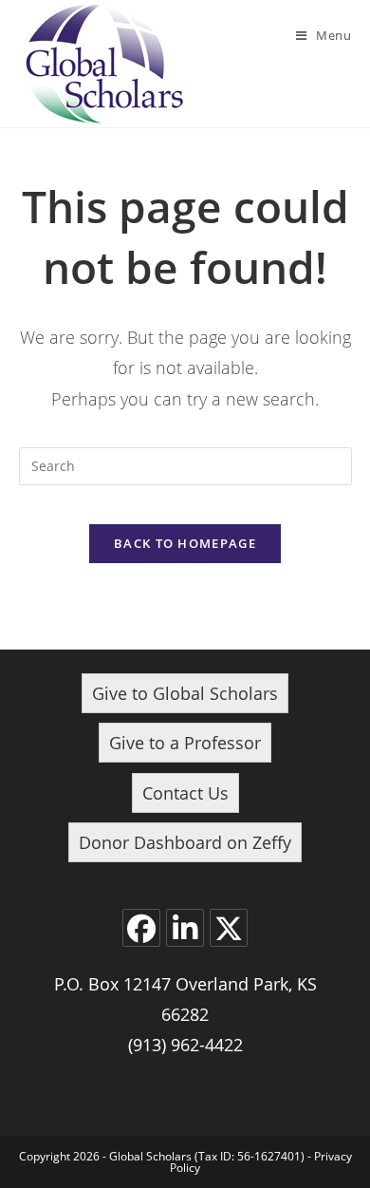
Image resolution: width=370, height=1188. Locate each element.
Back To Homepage (185, 543)
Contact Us (185, 793)
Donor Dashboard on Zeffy (185, 842)
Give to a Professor (185, 742)
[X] (229, 928)
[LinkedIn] (185, 928)
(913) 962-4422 (185, 1044)
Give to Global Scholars (185, 693)
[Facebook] (141, 928)
